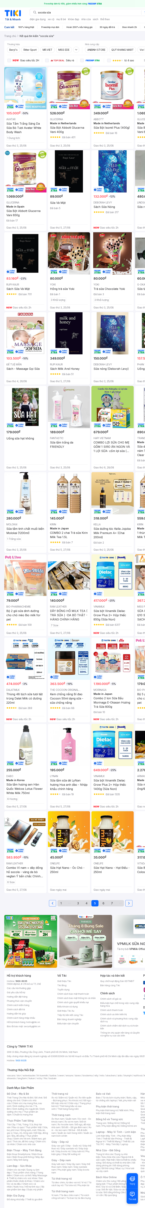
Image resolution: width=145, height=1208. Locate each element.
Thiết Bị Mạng (113, 1141)
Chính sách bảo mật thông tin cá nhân (76, 998)
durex (78, 1075)
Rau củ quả (18, 1127)
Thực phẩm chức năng (24, 1172)
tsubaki (52, 1078)
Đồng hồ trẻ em (129, 1126)
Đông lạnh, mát (28, 1130)
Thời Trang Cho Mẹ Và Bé (20, 1097)
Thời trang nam (60, 1114)
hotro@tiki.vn (33, 1022)
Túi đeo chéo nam (69, 1195)
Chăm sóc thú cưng (106, 1181)
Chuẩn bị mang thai (23, 1114)
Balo (98, 1097)
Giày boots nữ (63, 1151)
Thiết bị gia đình (34, 1199)
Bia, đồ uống (18, 1135)
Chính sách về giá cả (110, 998)
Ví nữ (84, 1182)
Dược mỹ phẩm (35, 1189)
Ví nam (54, 1195)
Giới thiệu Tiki (64, 981)
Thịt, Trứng (22, 1124)
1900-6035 (21, 981)
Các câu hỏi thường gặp (19, 988)
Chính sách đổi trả (16, 1009)
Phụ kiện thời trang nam (115, 1111)
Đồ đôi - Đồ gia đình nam (74, 1127)
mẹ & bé (61, 19)
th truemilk (42, 1075)
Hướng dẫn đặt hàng (17, 996)
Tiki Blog (61, 985)
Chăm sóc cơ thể (22, 1175)
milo (102, 1075)
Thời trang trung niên (68, 1109)
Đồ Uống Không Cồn (114, 1192)
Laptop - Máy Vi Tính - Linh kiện (116, 1131)
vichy (39, 1078)
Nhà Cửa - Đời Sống (108, 1150)
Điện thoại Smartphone (18, 1154)
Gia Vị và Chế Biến (111, 1186)
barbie (53, 1075)
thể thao (105, 19)
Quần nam (71, 1118)
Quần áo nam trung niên (70, 1133)
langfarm (22, 1078)
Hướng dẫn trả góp (16, 1013)
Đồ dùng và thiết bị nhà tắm (117, 1162)
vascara (11, 1075)
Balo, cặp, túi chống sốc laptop (116, 1099)
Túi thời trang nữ (61, 1178)
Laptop (124, 1144)
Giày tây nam (73, 1164)
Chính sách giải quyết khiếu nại (73, 1002)
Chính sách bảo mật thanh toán (73, 994)
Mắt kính (124, 1110)
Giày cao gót (58, 1145)
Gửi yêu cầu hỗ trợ (16, 992)
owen (61, 1075)
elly (96, 1075)
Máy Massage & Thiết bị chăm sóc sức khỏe (27, 1177)
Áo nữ (54, 1097)
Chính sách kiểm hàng (18, 1005)
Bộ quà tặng (111, 1195)
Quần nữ (73, 1097)
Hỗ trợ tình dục (32, 1186)
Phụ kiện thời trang (107, 1106)
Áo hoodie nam (65, 1124)
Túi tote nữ (70, 1185)
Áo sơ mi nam (71, 1121)
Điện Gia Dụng (15, 1195)
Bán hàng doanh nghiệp (69, 1019)
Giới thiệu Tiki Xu (65, 1010)
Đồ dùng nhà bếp (15, 1199)
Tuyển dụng (63, 989)
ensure (69, 1075)
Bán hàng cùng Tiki (110, 985)
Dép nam (67, 1167)
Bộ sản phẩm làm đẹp (25, 1188)
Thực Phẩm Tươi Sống (20, 1120)
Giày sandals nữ (69, 1148)
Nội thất (111, 1160)
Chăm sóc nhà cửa (26, 1144)
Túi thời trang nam (62, 1191)
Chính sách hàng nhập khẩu (21, 1018)
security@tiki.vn (32, 1026)
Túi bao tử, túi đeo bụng (78, 1198)
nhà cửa (86, 19)
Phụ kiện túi (83, 1185)
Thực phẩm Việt (33, 1127)
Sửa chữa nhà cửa (111, 1157)
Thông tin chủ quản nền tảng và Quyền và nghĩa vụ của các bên (120, 1034)
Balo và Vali (103, 1093)
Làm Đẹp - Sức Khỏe (19, 1165)
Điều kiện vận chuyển (68, 1023)
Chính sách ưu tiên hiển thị (113, 1014)
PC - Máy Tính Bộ (110, 1144)
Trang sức (101, 1123)
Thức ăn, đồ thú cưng (23, 1141)
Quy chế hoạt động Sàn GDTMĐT (117, 981)
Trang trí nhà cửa (104, 1154)
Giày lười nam (58, 1164)
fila (45, 1078)
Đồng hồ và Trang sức (109, 1119)
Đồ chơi (38, 1097)
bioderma (88, 1075)
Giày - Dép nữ (60, 1141)
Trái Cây (11, 1124)
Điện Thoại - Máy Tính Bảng (24, 1150)
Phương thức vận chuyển (19, 1001)
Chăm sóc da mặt (16, 1169)
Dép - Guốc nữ (73, 1145)
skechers (111, 1075)
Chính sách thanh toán (111, 1010)
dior (19, 1075)
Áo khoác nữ (75, 1100)
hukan (32, 1078)
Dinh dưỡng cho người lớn (25, 1109)
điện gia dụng (38, 19)
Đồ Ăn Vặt (107, 1189)
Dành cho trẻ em (22, 1138)
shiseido (11, 1078)
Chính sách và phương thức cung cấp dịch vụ (119, 1020)
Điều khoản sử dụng (67, 1006)
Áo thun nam (57, 1118)
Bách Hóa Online (106, 1177)
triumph (128, 1075)
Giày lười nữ (78, 1151)
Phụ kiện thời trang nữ (107, 1110)
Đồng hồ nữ (114, 1123)
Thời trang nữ (59, 1093)
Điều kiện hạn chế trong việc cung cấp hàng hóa (119, 1004)
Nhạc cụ (120, 1168)
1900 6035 (21, 1060)
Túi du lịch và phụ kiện (113, 1097)
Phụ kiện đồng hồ (111, 1126)
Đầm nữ (63, 1097)
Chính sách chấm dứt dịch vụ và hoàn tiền (119, 1027)
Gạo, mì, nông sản (23, 1133)
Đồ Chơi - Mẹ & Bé (18, 1093)
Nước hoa (18, 1186)
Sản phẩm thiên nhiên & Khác (25, 1179)
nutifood (138, 1075)
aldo (120, 1075)
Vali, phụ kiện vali (127, 1100)
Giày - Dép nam (61, 1160)
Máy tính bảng (21, 1160)
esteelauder (29, 1075)
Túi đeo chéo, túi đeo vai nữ (65, 1182)
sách (95, 19)
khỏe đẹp (73, 19)
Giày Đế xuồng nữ (71, 1154)
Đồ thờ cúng (108, 1168)
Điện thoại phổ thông (23, 1157)
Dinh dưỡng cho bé (22, 1106)
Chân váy (73, 1103)
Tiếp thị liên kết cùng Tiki (70, 1015)
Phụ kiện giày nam (67, 1169)
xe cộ (51, 19)
